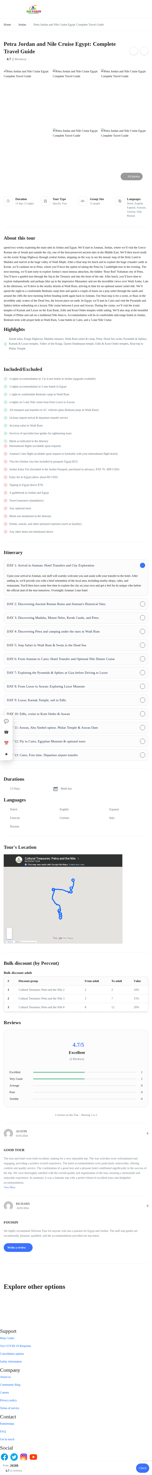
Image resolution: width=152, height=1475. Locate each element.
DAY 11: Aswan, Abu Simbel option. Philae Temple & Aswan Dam (52, 727)
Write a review (17, 1247)
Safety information (11, 1361)
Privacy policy (8, 1400)
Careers (4, 1392)
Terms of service (9, 1408)
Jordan (22, 24)
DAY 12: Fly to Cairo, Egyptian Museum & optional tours (46, 741)
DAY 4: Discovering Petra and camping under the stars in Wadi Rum (53, 631)
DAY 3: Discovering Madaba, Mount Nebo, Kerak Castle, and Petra (53, 618)
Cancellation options (12, 1353)
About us (5, 1376)
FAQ (3, 1431)
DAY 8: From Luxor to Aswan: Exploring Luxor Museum (46, 686)
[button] (136, 9)
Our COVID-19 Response (15, 1345)
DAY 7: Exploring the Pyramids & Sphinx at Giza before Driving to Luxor (57, 672)
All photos (134, 176)
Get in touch (7, 1439)
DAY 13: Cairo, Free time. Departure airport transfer (42, 755)
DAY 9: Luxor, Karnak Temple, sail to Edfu (36, 700)
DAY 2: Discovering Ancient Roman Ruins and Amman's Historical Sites (56, 604)
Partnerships (7, 1423)
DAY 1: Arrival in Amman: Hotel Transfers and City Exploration (50, 565)
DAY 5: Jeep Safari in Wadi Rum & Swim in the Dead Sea (46, 645)
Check (142, 1468)
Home (7, 24)
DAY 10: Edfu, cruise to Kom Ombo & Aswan (38, 714)
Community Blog (10, 1384)
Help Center (7, 1338)
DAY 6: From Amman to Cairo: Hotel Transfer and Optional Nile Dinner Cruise (61, 659)
